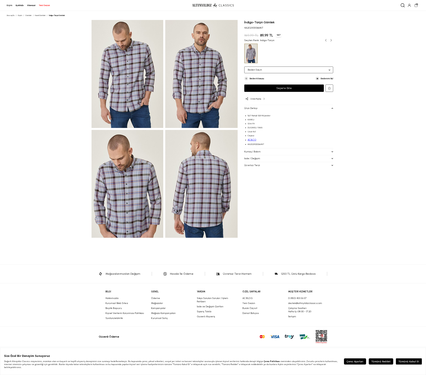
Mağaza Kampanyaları (163, 313)
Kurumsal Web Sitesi (117, 303)
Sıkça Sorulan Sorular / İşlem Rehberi (212, 300)
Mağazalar (157, 303)
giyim (9, 5)
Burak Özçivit (249, 308)
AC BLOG (247, 298)
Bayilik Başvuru (114, 308)
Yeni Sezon (248, 303)
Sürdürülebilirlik (114, 318)
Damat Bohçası (250, 313)
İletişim (292, 316)
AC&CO (252, 139)
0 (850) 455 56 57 (297, 298)
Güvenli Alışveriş (206, 316)
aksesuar (31, 5)
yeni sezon (44, 5)
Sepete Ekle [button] (284, 88)
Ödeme (155, 298)
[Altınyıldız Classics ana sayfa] (213, 5)
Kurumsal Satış (159, 318)
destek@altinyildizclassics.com (305, 303)
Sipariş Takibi (204, 311)
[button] (254, 78)
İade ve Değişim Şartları (210, 306)
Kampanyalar (158, 308)
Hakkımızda (112, 298)
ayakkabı (19, 5)
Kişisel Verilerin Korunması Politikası (125, 313)
